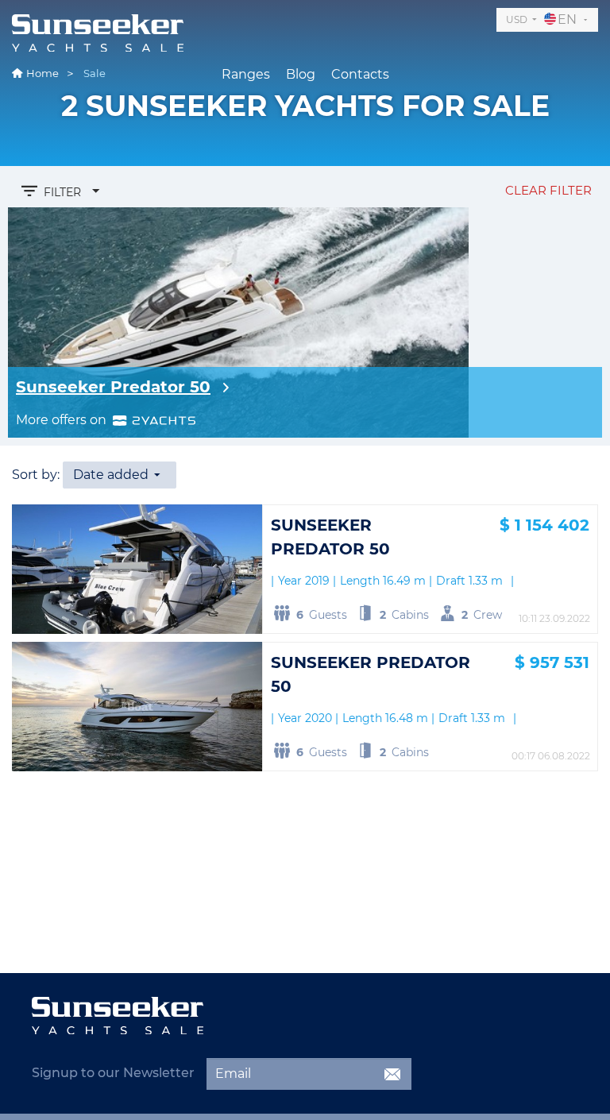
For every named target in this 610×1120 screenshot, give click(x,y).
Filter (62, 192)
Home (42, 73)
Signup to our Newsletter (113, 1072)
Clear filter (548, 190)
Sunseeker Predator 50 (113, 386)
